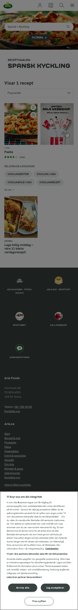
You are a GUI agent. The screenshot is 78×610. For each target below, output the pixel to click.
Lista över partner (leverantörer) (24, 577)
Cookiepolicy (52, 548)
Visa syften (39, 601)
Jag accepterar (55, 587)
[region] (39, 550)
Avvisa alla (22, 587)
